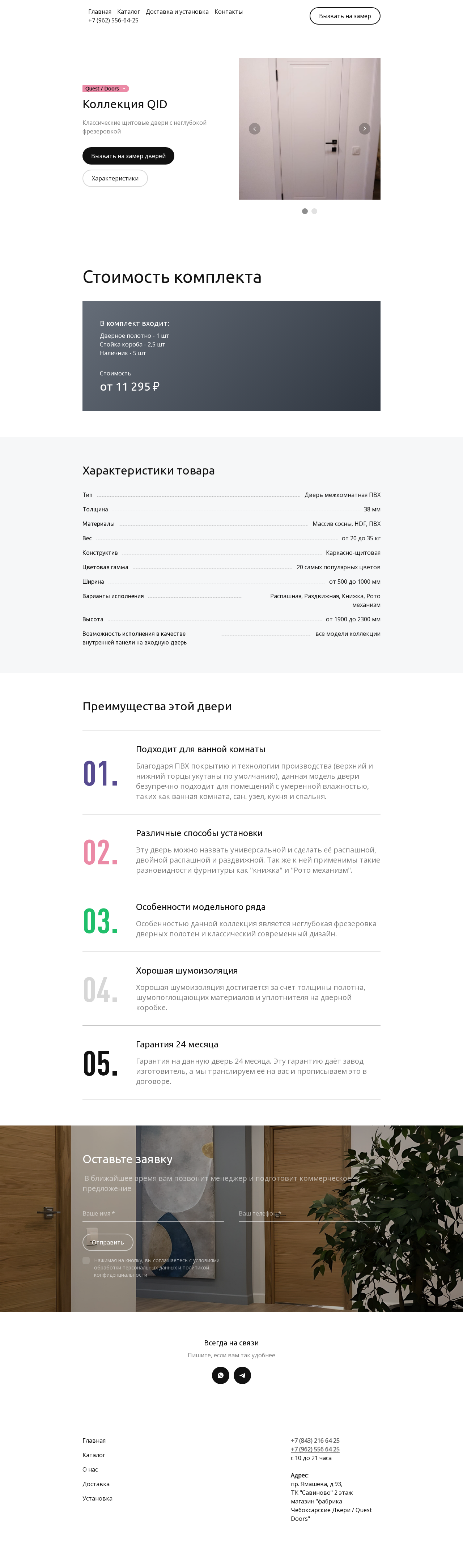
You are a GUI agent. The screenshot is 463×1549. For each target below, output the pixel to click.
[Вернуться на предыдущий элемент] (254, 129)
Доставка (96, 1484)
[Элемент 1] (305, 211)
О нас (90, 1469)
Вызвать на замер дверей (128, 156)
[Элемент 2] (314, 211)
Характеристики (115, 178)
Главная (99, 12)
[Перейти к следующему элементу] (364, 129)
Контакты (228, 12)
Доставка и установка (177, 12)
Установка (97, 1498)
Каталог (128, 12)
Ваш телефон (258, 1213)
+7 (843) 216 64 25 (315, 1440)
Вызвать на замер (345, 16)
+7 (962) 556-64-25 (113, 20)
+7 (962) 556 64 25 (315, 1449)
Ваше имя (97, 1213)
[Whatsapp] (220, 1375)
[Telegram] (242, 1375)
